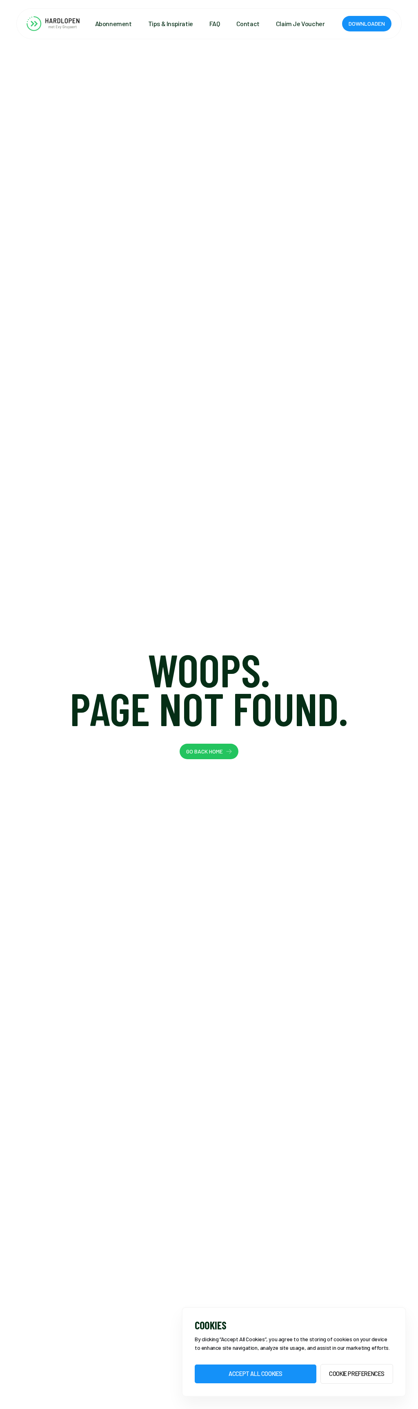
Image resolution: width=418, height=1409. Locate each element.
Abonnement (113, 23)
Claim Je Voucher (300, 23)
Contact (248, 23)
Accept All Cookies (255, 1373)
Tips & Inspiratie (170, 23)
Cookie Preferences (357, 1373)
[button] (366, 23)
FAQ (214, 23)
